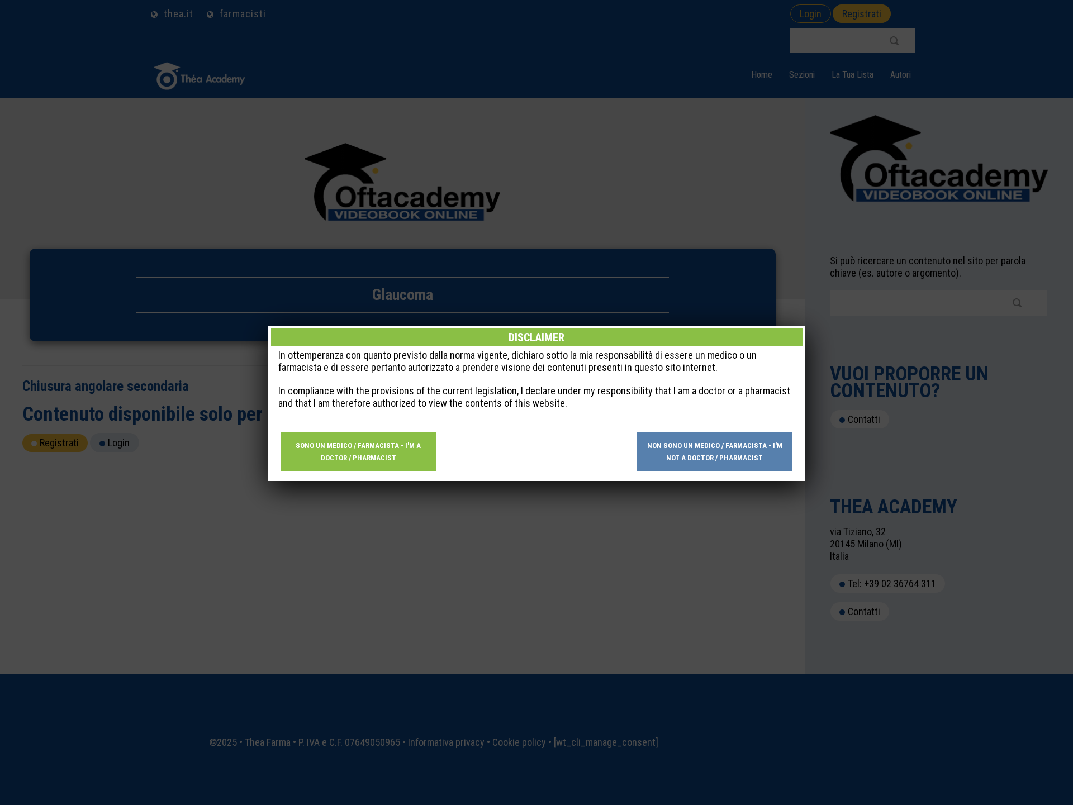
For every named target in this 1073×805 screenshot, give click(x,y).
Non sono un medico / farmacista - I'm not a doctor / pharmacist (714, 451)
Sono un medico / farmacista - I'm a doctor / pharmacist (358, 451)
